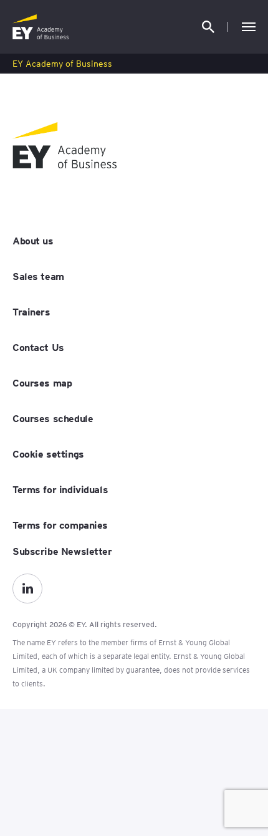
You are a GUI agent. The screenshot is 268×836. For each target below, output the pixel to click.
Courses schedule (52, 418)
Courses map (42, 382)
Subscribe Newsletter (62, 550)
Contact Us (38, 346)
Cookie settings (48, 453)
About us (33, 240)
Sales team (38, 275)
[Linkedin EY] (27, 588)
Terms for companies (60, 524)
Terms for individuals (60, 489)
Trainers (31, 311)
